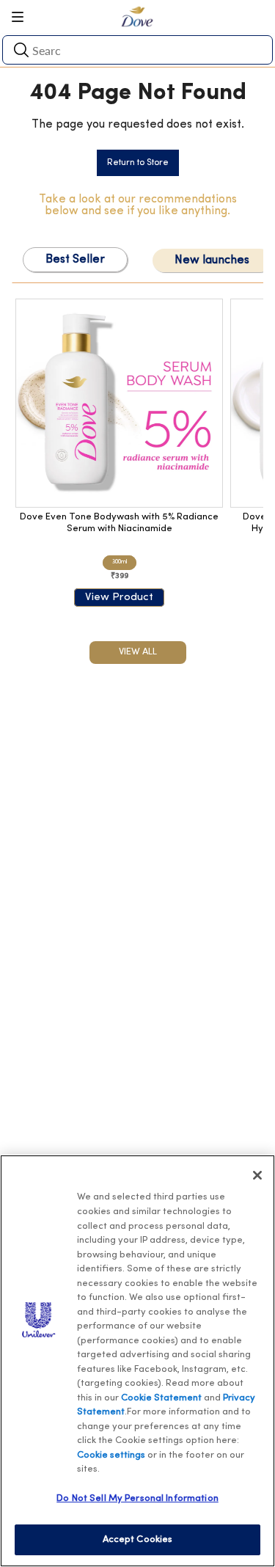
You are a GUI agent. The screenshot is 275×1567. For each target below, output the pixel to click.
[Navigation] (23, 17)
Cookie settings (111, 1455)
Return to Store (138, 162)
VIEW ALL (138, 652)
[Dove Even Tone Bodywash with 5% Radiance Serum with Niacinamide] (119, 403)
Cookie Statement (161, 1398)
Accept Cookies (138, 1539)
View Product (119, 597)
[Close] (257, 1175)
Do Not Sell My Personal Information (137, 1498)
